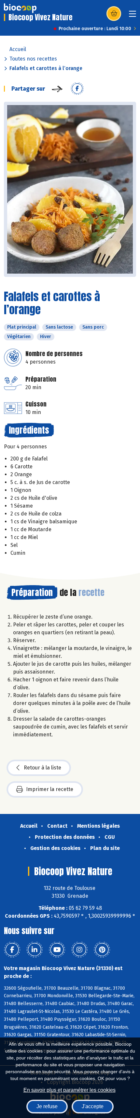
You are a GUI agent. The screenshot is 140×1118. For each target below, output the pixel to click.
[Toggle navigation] (132, 16)
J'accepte (93, 1106)
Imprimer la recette (49, 789)
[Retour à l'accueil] (20, 8)
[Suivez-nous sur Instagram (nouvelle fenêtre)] (79, 950)
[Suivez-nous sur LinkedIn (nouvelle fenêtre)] (34, 950)
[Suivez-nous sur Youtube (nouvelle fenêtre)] (57, 950)
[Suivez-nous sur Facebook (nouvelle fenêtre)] (12, 950)
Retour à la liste (42, 768)
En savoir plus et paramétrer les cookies (69, 1090)
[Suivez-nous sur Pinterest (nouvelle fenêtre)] (102, 950)
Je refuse (47, 1106)
